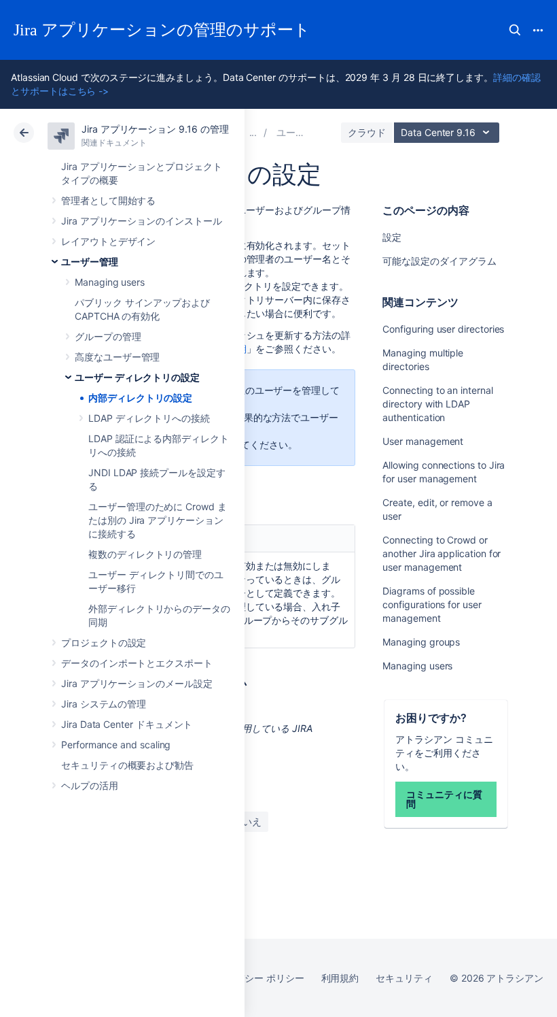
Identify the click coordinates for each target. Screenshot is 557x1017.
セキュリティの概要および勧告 (127, 765)
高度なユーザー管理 (117, 357)
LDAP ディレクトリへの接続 (149, 418)
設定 (391, 237)
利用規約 (340, 978)
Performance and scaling (115, 744)
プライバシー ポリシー (255, 978)
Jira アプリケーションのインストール (141, 221)
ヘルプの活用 (89, 785)
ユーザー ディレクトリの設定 (137, 377)
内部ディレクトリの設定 (140, 397)
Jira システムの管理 (103, 704)
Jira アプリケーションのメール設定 (137, 683)
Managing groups (421, 642)
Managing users (110, 282)
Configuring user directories (443, 329)
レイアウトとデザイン (108, 241)
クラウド (367, 132)
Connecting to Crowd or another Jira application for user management (441, 553)
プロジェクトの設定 (103, 642)
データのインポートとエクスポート (137, 663)
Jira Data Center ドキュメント (126, 724)
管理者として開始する (108, 200)
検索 (515, 30)
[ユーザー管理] (253, 132)
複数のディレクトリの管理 (145, 554)
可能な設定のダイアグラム (439, 261)
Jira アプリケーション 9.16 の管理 (155, 129)
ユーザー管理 (89, 261)
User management (422, 441)
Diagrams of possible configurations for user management (431, 604)
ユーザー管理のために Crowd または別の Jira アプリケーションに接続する (157, 520)
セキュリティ (404, 978)
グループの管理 (108, 336)
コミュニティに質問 (444, 799)
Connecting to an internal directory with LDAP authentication (437, 403)
